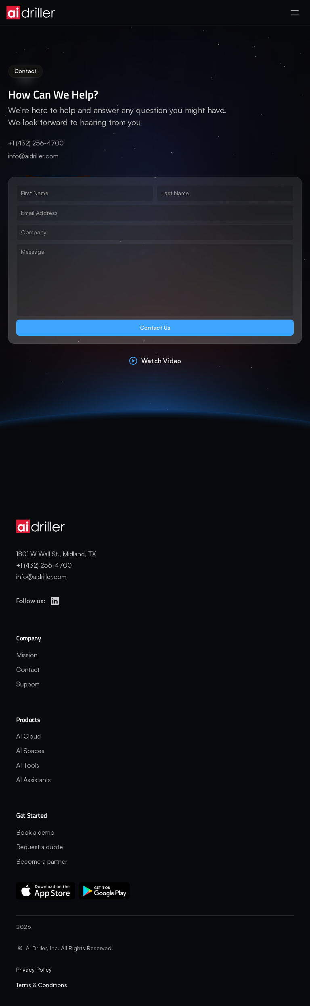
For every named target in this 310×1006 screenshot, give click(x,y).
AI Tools (27, 765)
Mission (27, 655)
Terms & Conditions (41, 984)
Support (27, 684)
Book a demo (35, 832)
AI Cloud (28, 736)
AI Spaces (30, 751)
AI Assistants (33, 780)
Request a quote (39, 847)
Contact (28, 669)
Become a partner (41, 861)
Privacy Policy (34, 969)
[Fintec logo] (48, 526)
